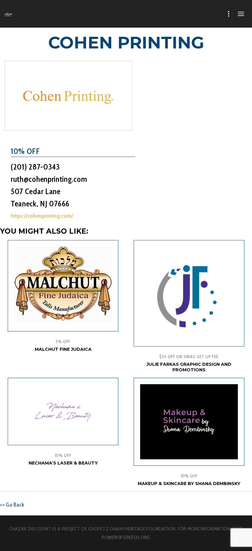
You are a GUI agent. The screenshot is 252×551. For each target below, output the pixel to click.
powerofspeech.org (126, 537)
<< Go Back (12, 504)
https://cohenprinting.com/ (42, 215)
